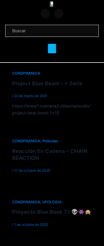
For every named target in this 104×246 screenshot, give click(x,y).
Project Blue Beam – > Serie (47, 83)
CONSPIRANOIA (26, 73)
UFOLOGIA (52, 202)
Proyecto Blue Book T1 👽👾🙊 (51, 212)
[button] (52, 48)
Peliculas (50, 141)
